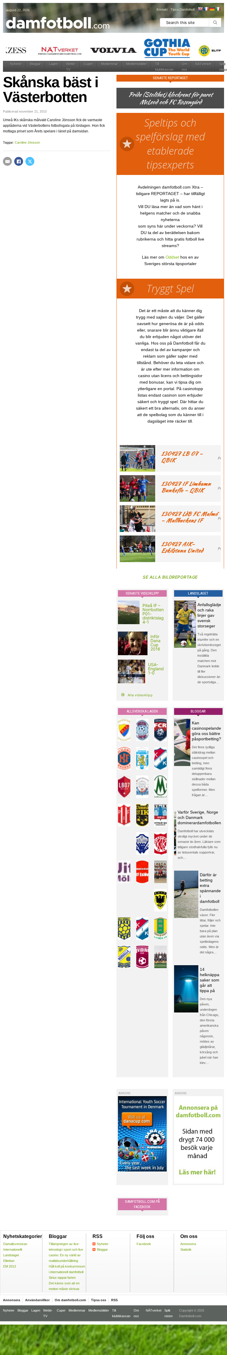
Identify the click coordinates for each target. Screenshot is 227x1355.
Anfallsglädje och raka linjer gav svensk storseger (209, 615)
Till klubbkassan (164, 66)
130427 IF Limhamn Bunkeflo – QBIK (186, 487)
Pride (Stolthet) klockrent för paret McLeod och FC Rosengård (170, 98)
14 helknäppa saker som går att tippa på (209, 980)
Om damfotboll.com (70, 1300)
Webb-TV (71, 66)
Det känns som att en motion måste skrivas (64, 1286)
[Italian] (217, 9)
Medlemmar (109, 64)
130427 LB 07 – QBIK (182, 456)
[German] (212, 9)
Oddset (172, 257)
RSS (114, 1300)
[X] (29, 161)
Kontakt (162, 9)
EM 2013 (9, 1266)
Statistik (186, 1249)
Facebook (144, 1244)
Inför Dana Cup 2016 (155, 642)
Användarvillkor (37, 1300)
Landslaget (11, 1255)
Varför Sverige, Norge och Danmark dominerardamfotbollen (199, 817)
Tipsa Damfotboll (182, 9)
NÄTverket (203, 64)
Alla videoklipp (140, 695)
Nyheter (16, 64)
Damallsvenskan (15, 1244)
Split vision (168, 1313)
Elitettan (8, 1260)
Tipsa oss (98, 1300)
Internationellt (12, 1249)
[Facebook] (18, 161)
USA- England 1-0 (156, 668)
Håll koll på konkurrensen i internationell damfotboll (67, 1269)
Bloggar (35, 64)
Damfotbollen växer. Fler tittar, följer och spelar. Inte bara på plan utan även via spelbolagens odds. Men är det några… (210, 931)
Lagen (53, 64)
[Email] (7, 161)
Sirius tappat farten (62, 1277)
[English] (200, 9)
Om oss (184, 66)
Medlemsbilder (136, 64)
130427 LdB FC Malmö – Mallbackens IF (189, 517)
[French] (206, 9)
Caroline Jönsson (27, 142)
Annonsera (188, 1244)
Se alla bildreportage (170, 577)
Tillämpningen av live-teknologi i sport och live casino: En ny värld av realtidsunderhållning (66, 1252)
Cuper (88, 64)
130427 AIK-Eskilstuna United (182, 547)
